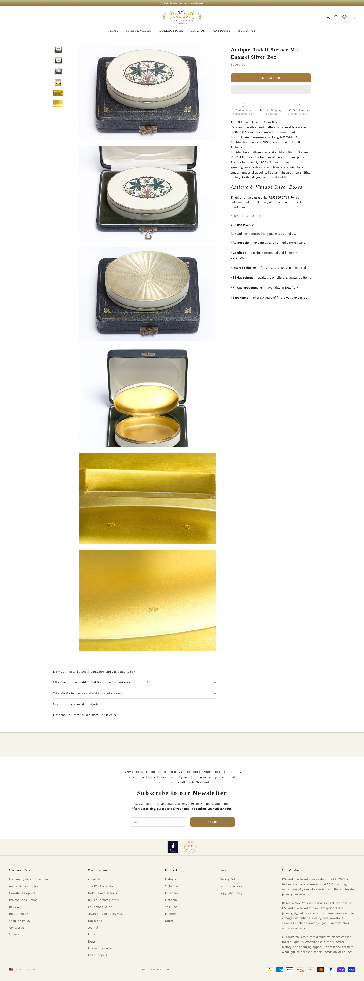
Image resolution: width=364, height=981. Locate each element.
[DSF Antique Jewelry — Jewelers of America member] (172, 847)
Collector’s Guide (100, 907)
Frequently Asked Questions (28, 879)
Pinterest (171, 913)
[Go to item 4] (58, 82)
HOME (113, 30)
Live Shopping (97, 955)
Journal (93, 927)
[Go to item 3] (58, 71)
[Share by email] (258, 216)
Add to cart (271, 77)
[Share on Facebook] (242, 216)
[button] (271, 89)
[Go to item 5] (58, 92)
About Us (94, 879)
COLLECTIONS (171, 30)
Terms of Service (231, 886)
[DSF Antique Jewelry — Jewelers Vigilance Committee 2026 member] (190, 847)
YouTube (171, 907)
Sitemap (14, 934)
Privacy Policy (229, 879)
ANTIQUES (222, 30)
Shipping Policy (20, 920)
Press (92, 934)
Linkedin (171, 900)
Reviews (15, 907)
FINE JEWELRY (138, 30)
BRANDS (198, 30)
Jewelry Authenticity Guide (107, 913)
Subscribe (213, 821)
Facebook (172, 893)
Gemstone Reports (22, 893)
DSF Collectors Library (103, 900)
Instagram (172, 879)
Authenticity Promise (23, 886)
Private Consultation (23, 900)
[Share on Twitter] (247, 216)
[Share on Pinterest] (252, 216)
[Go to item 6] (58, 104)
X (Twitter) (172, 886)
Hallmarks (95, 920)
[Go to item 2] (58, 60)
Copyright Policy (230, 893)
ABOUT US (247, 30)
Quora (169, 920)
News (92, 941)
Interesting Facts (99, 948)
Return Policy (18, 913)
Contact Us (16, 927)
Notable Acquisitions (102, 893)
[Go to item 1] (58, 50)
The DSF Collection (101, 886)
